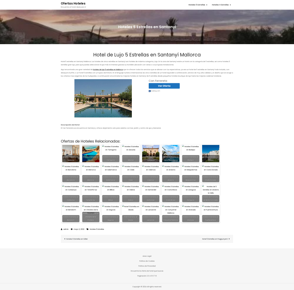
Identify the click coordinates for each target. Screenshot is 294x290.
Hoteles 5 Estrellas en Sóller (77, 239)
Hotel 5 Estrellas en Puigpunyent (215, 239)
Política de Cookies (147, 261)
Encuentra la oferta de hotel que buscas (147, 271)
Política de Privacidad (147, 266)
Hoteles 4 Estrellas (220, 4)
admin (66, 229)
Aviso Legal (147, 256)
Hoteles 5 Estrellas (196, 4)
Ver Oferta (164, 85)
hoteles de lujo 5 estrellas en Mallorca (108, 69)
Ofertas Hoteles (73, 3)
